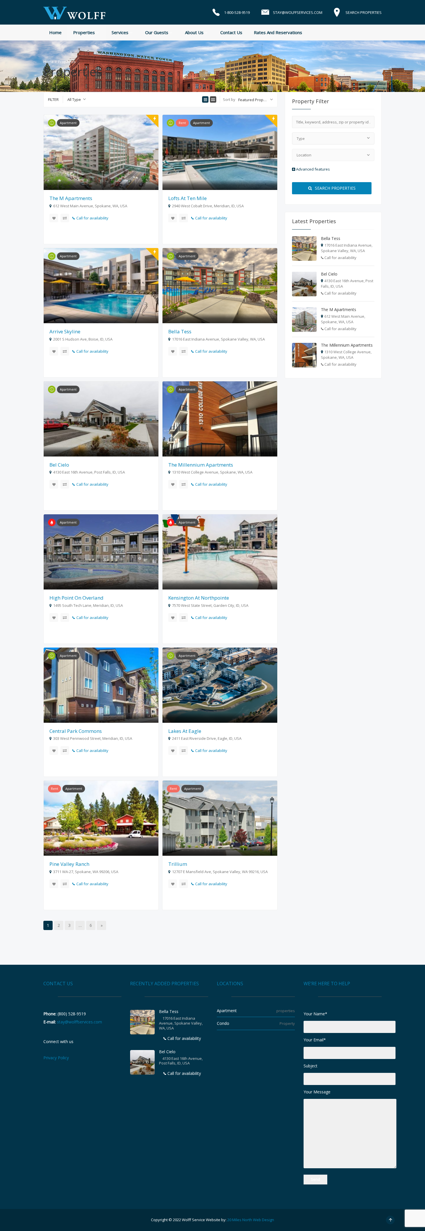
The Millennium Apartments (200, 464)
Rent (182, 123)
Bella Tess (179, 331)
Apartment (68, 123)
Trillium (177, 864)
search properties (335, 188)
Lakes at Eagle (184, 731)
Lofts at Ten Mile (187, 198)
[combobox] (76, 99)
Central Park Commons (75, 731)
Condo (223, 1023)
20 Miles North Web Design (250, 1219)
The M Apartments (70, 198)
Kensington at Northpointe (198, 597)
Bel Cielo (59, 464)
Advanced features (312, 169)
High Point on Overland (76, 597)
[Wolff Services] (74, 12)
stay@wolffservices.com (79, 1022)
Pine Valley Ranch (69, 864)
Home (48, 61)
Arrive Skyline (64, 331)
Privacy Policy (56, 1057)
